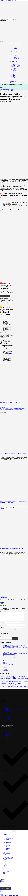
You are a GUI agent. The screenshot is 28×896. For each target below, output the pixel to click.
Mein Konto (7, 717)
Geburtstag (16, 50)
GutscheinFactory (9, 730)
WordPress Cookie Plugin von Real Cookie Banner (10, 895)
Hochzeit (15, 51)
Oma (14, 73)
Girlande (7, 681)
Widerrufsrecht (8, 708)
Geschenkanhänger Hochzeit (19, 679)
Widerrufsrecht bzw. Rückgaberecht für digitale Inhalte (16, 709)
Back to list (2, 407)
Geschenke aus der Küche (8, 89)
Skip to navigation (4, 0)
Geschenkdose (26, 679)
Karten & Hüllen (16, 64)
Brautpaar (15, 68)
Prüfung (15, 55)
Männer (12, 90)
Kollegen (14, 70)
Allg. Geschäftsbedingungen (11, 705)
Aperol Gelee (4, 676)
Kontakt (7, 704)
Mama (14, 71)
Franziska (11, 104)
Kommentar (3, 611)
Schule (15, 57)
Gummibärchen (15, 681)
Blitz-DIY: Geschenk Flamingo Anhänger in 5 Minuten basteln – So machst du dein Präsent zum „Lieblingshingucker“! (14, 651)
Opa (13, 74)
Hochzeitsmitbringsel (25, 681)
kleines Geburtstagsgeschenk (17, 683)
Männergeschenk (8, 402)
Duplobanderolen (2, 679)
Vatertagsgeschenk (16, 402)
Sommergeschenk (13, 686)
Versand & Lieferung (9, 711)
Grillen (3, 402)
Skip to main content (12, 0)
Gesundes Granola (2, 681)
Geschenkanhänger (10, 679)
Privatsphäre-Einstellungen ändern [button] (6, 725)
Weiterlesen (2, 461)
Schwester (15, 78)
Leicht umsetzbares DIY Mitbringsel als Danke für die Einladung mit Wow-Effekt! (13, 501)
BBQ (1, 402)
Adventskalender (17, 45)
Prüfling (14, 77)
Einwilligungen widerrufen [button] (5, 726)
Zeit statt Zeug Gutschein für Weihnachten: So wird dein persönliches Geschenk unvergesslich (14, 646)
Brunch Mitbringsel (13, 678)
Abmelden (7, 720)
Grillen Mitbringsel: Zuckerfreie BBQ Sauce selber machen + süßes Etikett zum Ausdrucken (13, 454)
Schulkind (15, 80)
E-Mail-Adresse (3, 624)
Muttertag (16, 52)
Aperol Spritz (9, 676)
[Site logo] (7, 18)
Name (1, 622)
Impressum (7, 712)
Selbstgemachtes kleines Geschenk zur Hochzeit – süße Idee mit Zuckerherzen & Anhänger (15, 654)
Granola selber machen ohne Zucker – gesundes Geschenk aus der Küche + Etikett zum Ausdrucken (15, 648)
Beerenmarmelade (20, 676)
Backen (12, 676)
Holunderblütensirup (3, 683)
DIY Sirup (26, 678)
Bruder (14, 69)
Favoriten (7, 718)
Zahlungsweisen (8, 710)
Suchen (1, 636)
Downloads (7, 719)
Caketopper (22, 678)
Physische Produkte (17, 65)
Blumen (24, 676)
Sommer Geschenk (5, 686)
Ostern (15, 54)
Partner (14, 76)
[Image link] (8, 693)
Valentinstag (16, 58)
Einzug (15, 48)
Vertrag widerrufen (5, 888)
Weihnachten (16, 60)
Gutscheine (15, 63)
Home (1, 89)
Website (1, 627)
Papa (14, 75)
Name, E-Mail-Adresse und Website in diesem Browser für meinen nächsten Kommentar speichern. (13, 630)
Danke (15, 47)
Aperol (1, 676)
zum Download (4, 296)
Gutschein (19, 681)
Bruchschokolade (2, 678)
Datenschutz (7, 707)
